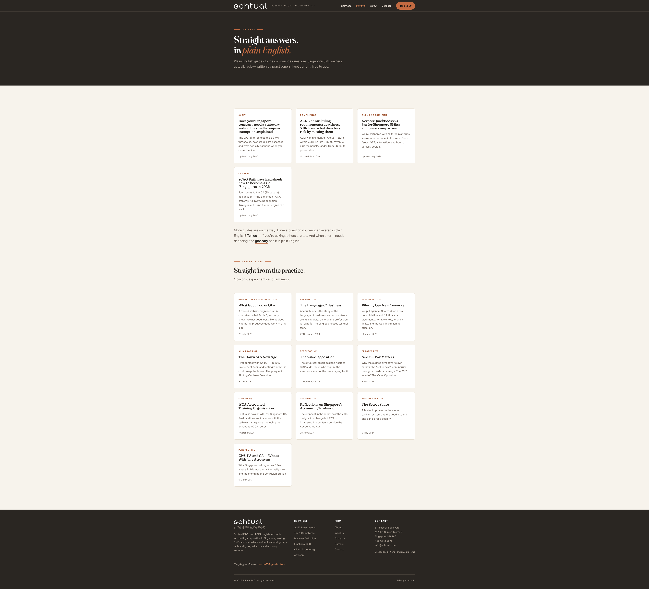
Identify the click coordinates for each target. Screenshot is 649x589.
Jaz (413, 552)
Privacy (400, 580)
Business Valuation (305, 538)
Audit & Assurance (304, 527)
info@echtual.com (385, 545)
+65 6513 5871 (383, 540)
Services (346, 5)
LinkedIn (410, 580)
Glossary (340, 538)
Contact (339, 549)
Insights (361, 5)
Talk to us (406, 5)
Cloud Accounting (304, 549)
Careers (386, 5)
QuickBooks (403, 552)
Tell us (252, 236)
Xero (392, 552)
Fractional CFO (302, 544)
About (373, 5)
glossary (261, 241)
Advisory (299, 555)
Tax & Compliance (304, 533)
